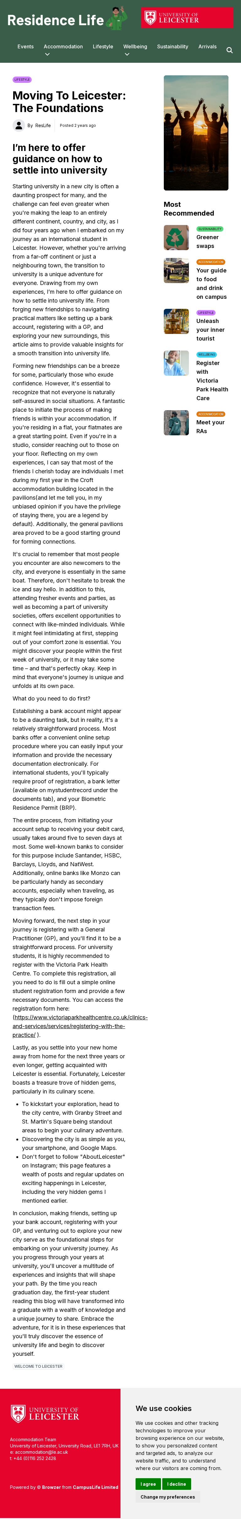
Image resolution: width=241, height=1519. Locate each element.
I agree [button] (148, 1484)
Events (26, 46)
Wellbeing (135, 46)
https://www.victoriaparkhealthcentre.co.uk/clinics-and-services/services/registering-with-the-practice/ (80, 1026)
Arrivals (207, 46)
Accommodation (63, 46)
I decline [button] (176, 1484)
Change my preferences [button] (168, 1497)
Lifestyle (103, 46)
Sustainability (172, 46)
